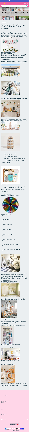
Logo (5, 3)
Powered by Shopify (16, 430)
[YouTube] (6, 395)
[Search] (26, 5)
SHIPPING (2, 400)
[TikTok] (5, 395)
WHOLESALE (3, 403)
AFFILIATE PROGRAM (4, 413)
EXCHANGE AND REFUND (4, 401)
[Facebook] (1, 395)
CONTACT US (3, 402)
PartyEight (13, 430)
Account (25, 3)
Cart (27, 3)
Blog (4, 21)
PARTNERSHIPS (3, 414)
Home (2, 21)
